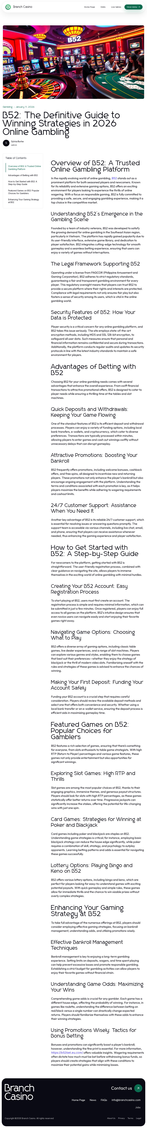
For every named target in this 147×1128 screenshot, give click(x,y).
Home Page (78, 1100)
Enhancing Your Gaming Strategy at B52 (23, 200)
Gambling (8, 107)
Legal (138, 1118)
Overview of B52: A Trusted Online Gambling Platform (24, 167)
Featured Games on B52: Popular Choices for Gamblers (23, 192)
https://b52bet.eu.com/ (67, 1052)
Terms (130, 1118)
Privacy (121, 1118)
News (93, 1100)
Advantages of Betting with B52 (23, 175)
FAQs (104, 1100)
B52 (114, 178)
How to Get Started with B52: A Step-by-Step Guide (22, 182)
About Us (111, 1118)
